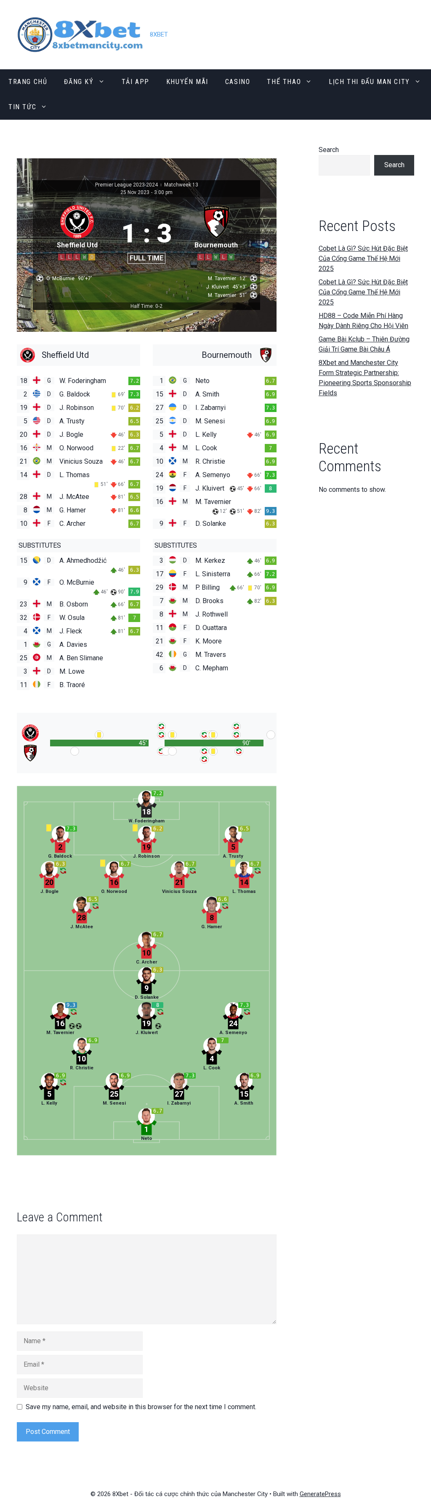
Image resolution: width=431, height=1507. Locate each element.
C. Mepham (211, 668)
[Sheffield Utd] (78, 355)
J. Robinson (76, 408)
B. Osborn (73, 604)
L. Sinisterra (212, 574)
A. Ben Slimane (81, 658)
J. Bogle (71, 434)
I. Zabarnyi (210, 408)
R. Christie (210, 461)
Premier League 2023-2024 (127, 185)
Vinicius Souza (81, 461)
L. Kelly (206, 434)
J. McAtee (74, 497)
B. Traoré (72, 685)
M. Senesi (210, 421)
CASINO (237, 82)
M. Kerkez (210, 560)
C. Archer (72, 524)
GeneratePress (320, 1494)
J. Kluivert (209, 488)
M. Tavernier (213, 502)
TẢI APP (135, 82)
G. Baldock (74, 394)
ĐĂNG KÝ (78, 82)
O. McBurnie (76, 582)
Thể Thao (284, 82)
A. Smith (207, 394)
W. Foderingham (82, 381)
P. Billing (207, 587)
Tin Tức (22, 107)
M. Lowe (72, 671)
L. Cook (206, 448)
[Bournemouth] (214, 355)
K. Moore (208, 641)
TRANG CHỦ (27, 82)
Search (329, 150)
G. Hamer (72, 510)
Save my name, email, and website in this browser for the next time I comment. (141, 1407)
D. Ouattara (211, 628)
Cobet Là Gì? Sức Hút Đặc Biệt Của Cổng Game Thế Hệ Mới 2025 (363, 258)
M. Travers (210, 655)
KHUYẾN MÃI (187, 82)
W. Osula (72, 618)
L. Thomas (74, 475)
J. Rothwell (211, 614)
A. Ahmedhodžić (82, 560)
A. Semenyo (212, 475)
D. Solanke (210, 524)
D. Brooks (209, 601)
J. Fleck (70, 631)
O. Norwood (76, 448)
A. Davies (73, 644)
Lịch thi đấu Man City (369, 82)
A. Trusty (72, 421)
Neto (202, 381)
